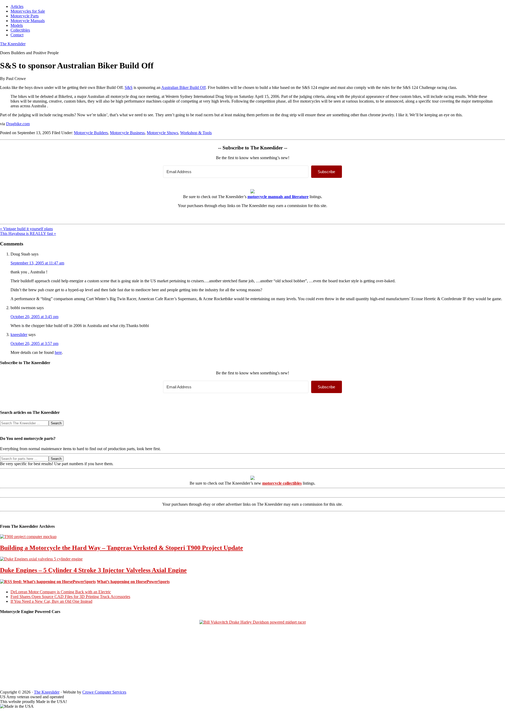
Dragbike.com (18, 124)
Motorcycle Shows (162, 132)
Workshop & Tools (196, 132)
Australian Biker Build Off (183, 87)
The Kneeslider (13, 44)
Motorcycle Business (127, 132)
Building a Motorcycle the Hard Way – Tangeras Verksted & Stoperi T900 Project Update (121, 547)
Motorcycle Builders (91, 132)
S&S (129, 87)
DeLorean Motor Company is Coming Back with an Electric (61, 592)
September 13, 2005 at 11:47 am (37, 263)
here (58, 352)
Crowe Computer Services (104, 692)
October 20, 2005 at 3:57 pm (34, 343)
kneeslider (19, 334)
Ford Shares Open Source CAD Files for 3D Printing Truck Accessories (70, 596)
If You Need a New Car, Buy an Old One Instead (51, 601)
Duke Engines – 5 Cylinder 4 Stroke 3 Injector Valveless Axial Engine (93, 570)
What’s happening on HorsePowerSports (133, 581)
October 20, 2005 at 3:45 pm (34, 316)
